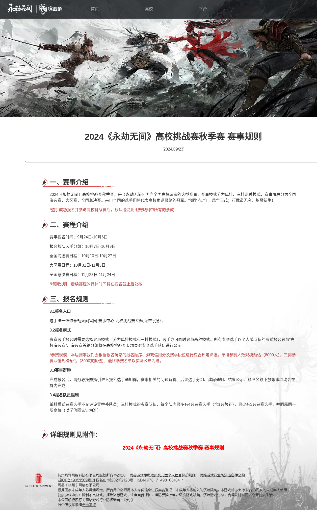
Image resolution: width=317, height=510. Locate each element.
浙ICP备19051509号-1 (76, 480)
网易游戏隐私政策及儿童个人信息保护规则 (163, 475)
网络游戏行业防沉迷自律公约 (222, 475)
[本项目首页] (50, 9)
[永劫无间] (20, 9)
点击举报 (89, 505)
